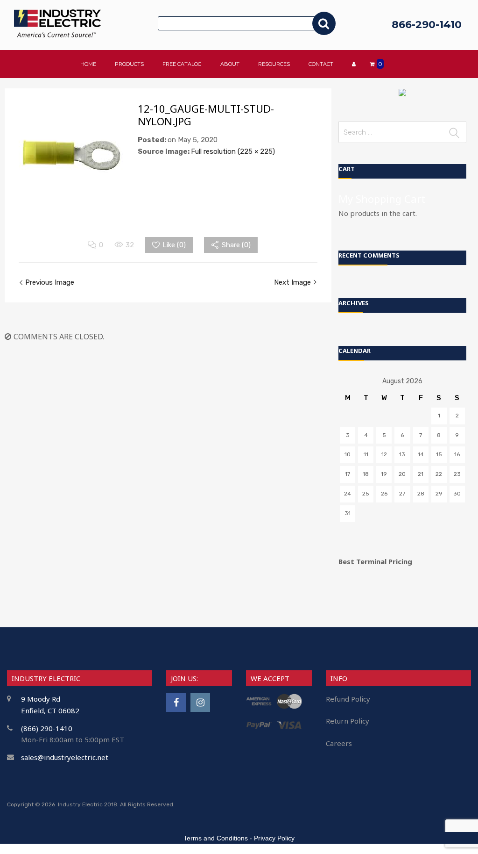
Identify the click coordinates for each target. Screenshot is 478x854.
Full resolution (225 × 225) (233, 151)
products (129, 64)
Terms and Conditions (215, 838)
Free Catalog (182, 64)
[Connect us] (176, 702)
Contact (321, 64)
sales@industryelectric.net (64, 757)
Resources (274, 64)
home (88, 64)
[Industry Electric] (57, 34)
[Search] (324, 23)
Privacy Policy (274, 838)
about (229, 64)
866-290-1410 (427, 24)
